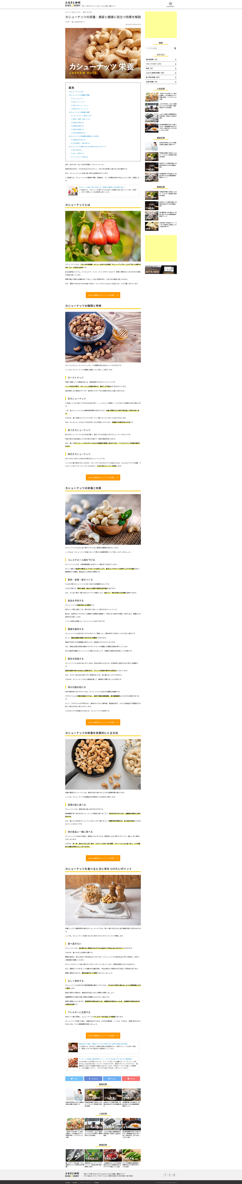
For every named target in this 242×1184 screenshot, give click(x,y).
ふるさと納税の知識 (109, 1176)
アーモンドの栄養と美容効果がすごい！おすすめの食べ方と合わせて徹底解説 (105, 1059)
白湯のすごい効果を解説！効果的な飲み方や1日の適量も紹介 (112, 1104)
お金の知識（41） (152, 82)
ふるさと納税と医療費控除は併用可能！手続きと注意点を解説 (112, 1133)
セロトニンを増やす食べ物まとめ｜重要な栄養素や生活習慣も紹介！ (102, 187)
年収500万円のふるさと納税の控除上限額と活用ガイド (75, 1103)
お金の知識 (129, 1176)
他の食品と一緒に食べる (80, 143)
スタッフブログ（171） (154, 64)
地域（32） (150, 68)
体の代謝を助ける (78, 133)
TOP (85, 1176)
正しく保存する (77, 153)
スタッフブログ (97, 1176)
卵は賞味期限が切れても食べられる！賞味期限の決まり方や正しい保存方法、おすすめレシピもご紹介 (131, 1134)
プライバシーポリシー (85, 1182)
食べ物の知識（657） (153, 77)
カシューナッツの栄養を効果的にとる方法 (84, 136)
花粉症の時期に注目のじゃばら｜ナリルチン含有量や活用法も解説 (93, 1104)
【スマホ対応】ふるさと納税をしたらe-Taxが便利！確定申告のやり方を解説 (94, 1133)
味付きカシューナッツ (79, 109)
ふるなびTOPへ (170, 6)
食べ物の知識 (120, 1176)
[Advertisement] (161, 24)
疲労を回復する (77, 129)
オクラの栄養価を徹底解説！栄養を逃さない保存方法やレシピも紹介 (131, 1165)
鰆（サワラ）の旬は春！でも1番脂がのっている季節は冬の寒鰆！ (75, 1165)
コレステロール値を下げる (81, 115)
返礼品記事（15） (152, 59)
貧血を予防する (77, 122)
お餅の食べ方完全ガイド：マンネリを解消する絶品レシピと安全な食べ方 (168, 224)
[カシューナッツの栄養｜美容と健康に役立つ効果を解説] (112, 1078)
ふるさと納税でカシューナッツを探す (101, 295)
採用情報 (96, 1182)
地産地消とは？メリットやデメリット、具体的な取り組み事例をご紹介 (93, 1165)
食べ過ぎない (76, 150)
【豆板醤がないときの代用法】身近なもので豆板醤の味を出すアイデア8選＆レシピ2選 (112, 1165)
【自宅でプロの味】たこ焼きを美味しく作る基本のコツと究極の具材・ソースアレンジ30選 (74, 1134)
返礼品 (90, 1176)
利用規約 (75, 1182)
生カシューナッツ (78, 102)
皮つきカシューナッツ (79, 105)
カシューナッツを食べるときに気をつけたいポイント (87, 146)
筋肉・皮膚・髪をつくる (80, 119)
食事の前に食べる (78, 140)
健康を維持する (77, 126)
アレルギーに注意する (79, 157)
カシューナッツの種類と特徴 (79, 95)
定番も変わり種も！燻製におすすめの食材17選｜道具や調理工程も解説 (103, 1044)
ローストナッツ (77, 98)
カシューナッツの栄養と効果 (79, 112)
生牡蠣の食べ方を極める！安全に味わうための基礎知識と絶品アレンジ (131, 1104)
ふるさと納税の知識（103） (155, 73)
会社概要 (67, 1182)
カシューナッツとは (76, 91)
